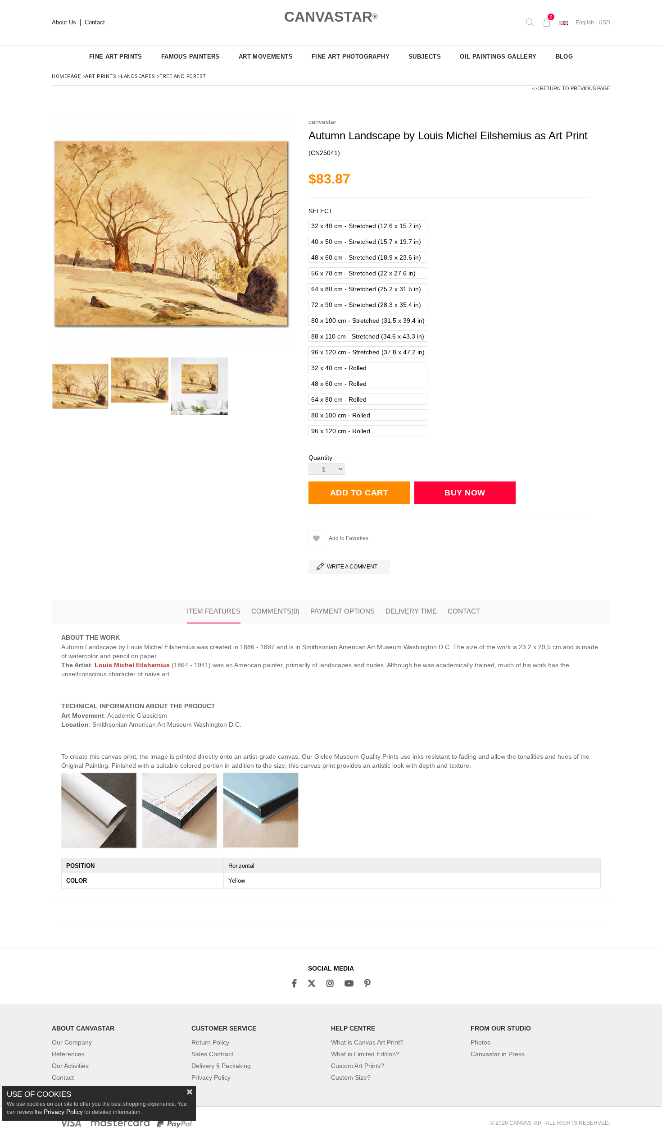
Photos (480, 1042)
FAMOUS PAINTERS (190, 56)
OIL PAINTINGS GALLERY (498, 56)
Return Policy (210, 1042)
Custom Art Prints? (357, 1065)
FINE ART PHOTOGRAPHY (351, 56)
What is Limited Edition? (365, 1054)
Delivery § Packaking (221, 1065)
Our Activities (70, 1065)
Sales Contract (212, 1054)
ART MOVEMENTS (266, 56)
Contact (95, 22)
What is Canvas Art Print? (367, 1042)
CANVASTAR (331, 17)
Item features (213, 611)
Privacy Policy (211, 1077)
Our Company (72, 1042)
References (68, 1054)
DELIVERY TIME (411, 611)
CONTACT (464, 611)
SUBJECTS (424, 56)
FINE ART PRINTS (115, 56)
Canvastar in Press (498, 1054)
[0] (546, 23)
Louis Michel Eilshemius (132, 665)
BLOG (564, 56)
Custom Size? (351, 1077)
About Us (64, 22)
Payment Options (342, 611)
